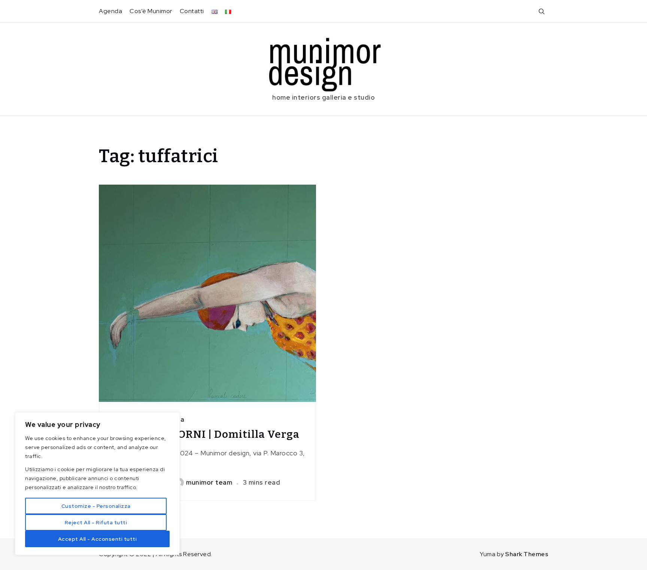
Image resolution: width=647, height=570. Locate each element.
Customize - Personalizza (96, 506)
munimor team (209, 482)
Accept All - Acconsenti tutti (97, 539)
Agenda (110, 11)
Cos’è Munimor (151, 11)
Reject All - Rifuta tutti (96, 522)
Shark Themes (526, 554)
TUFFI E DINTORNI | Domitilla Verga (204, 434)
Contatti (192, 11)
